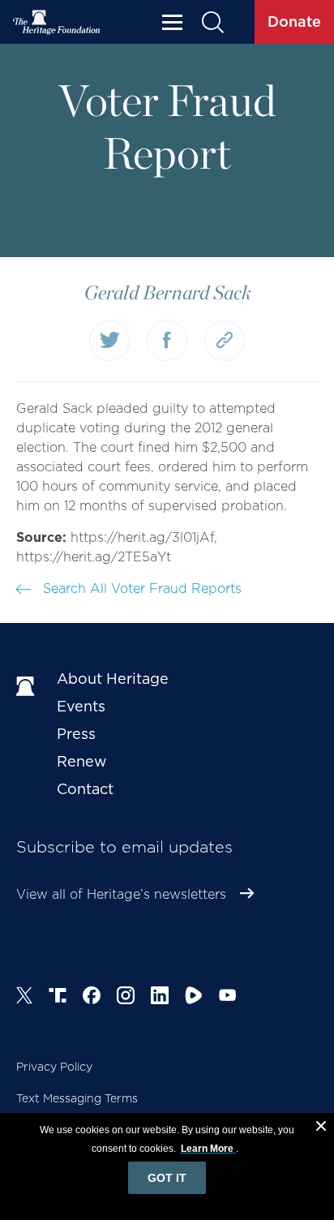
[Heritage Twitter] (24, 997)
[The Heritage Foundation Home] (57, 22)
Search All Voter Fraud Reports (140, 588)
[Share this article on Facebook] (167, 340)
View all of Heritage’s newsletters (121, 894)
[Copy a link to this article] (224, 340)
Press (76, 733)
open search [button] (212, 22)
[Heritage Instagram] (126, 997)
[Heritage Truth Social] (57, 997)
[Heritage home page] (28, 687)
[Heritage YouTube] (228, 997)
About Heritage (113, 678)
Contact (85, 788)
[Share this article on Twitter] (109, 340)
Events (81, 706)
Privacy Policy (54, 1066)
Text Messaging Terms (77, 1098)
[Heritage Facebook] (92, 997)
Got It (167, 1177)
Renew (82, 761)
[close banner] (321, 1128)
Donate (294, 21)
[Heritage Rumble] (194, 997)
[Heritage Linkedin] (160, 997)
